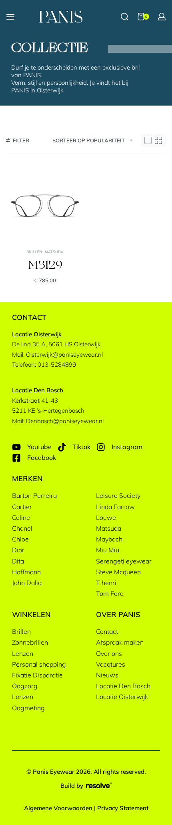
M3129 (45, 266)
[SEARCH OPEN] (124, 16)
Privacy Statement (122, 808)
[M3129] (45, 204)
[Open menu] (10, 17)
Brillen (34, 252)
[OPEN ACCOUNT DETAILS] (162, 16)
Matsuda (54, 252)
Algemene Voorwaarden (58, 808)
